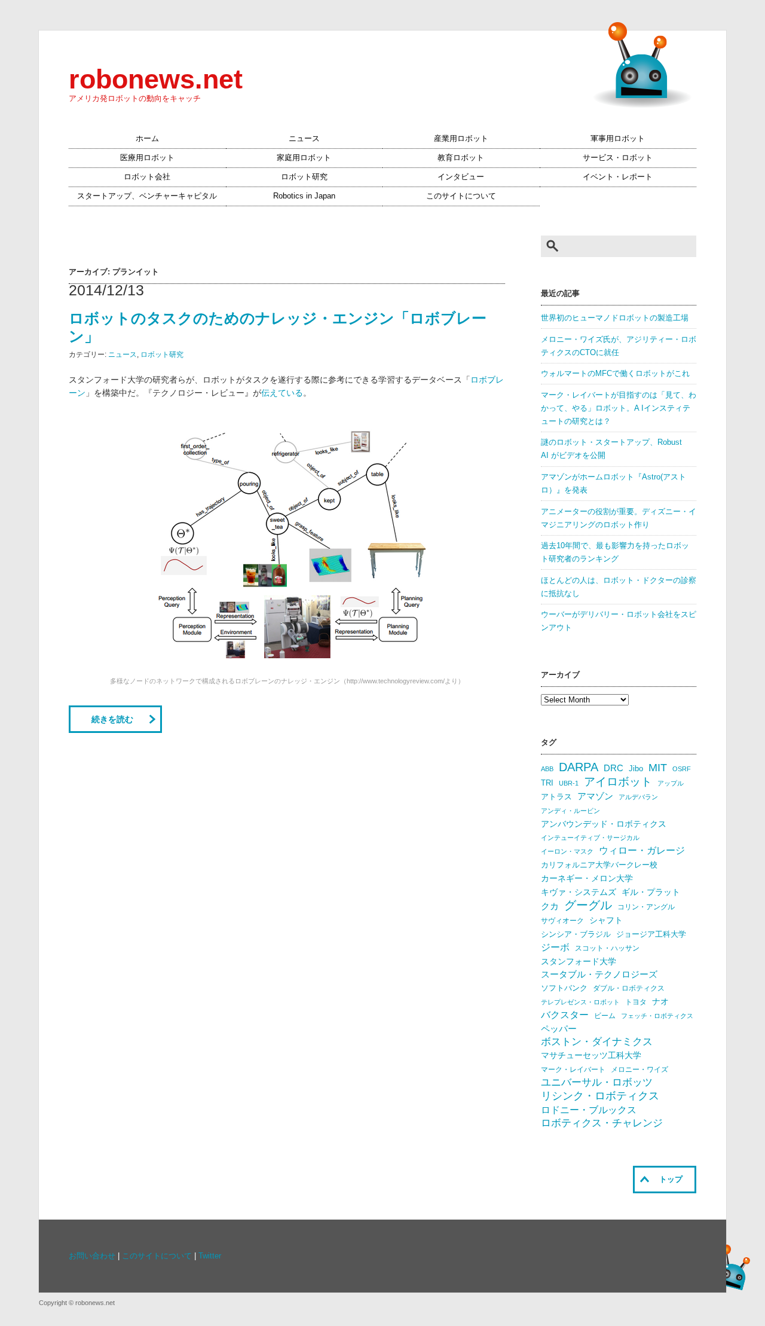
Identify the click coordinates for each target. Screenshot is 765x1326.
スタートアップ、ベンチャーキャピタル (147, 196)
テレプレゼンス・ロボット (580, 1002)
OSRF (681, 768)
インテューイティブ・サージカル (590, 837)
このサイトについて (461, 196)
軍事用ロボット (617, 139)
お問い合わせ (92, 1256)
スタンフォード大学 (578, 961)
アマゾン (595, 796)
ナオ (660, 1001)
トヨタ (636, 1002)
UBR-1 (569, 783)
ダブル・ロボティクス (629, 988)
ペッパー (559, 1029)
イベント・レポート (618, 177)
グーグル (588, 905)
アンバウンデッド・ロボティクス (603, 824)
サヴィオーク (562, 920)
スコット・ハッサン (607, 948)
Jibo (636, 768)
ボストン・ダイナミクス (597, 1041)
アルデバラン (638, 797)
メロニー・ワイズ (639, 1069)
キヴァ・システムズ (578, 892)
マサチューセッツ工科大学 (591, 1055)
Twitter (209, 1256)
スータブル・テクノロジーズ (599, 974)
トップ (671, 1179)
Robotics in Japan (304, 196)
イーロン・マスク (567, 851)
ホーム (147, 139)
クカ (550, 906)
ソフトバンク (564, 987)
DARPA (578, 767)
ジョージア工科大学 (651, 934)
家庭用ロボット (304, 158)
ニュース (304, 139)
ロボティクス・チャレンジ (602, 1123)
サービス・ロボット (618, 158)
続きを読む (112, 719)
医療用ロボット (147, 158)
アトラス (556, 796)
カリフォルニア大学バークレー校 (599, 864)
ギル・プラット (651, 892)
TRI (547, 782)
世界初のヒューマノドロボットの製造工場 (614, 318)
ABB (547, 768)
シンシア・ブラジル (576, 934)
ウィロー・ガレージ (642, 850)
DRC (613, 768)
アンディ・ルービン (570, 810)
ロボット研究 (304, 177)
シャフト (606, 920)
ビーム (605, 1016)
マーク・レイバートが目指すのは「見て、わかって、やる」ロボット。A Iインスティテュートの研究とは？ (618, 408)
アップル (670, 783)
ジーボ (555, 947)
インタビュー (460, 177)
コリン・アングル (646, 907)
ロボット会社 (147, 177)
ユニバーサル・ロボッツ (597, 1082)
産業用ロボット (461, 139)
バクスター (565, 1015)
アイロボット (618, 781)
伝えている (282, 393)
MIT (657, 767)
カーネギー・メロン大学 (587, 878)
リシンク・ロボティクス (600, 1096)
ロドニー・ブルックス (589, 1109)
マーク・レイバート (573, 1069)
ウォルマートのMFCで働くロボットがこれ (615, 373)
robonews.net (156, 79)
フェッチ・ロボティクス (657, 1015)
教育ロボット (460, 158)
